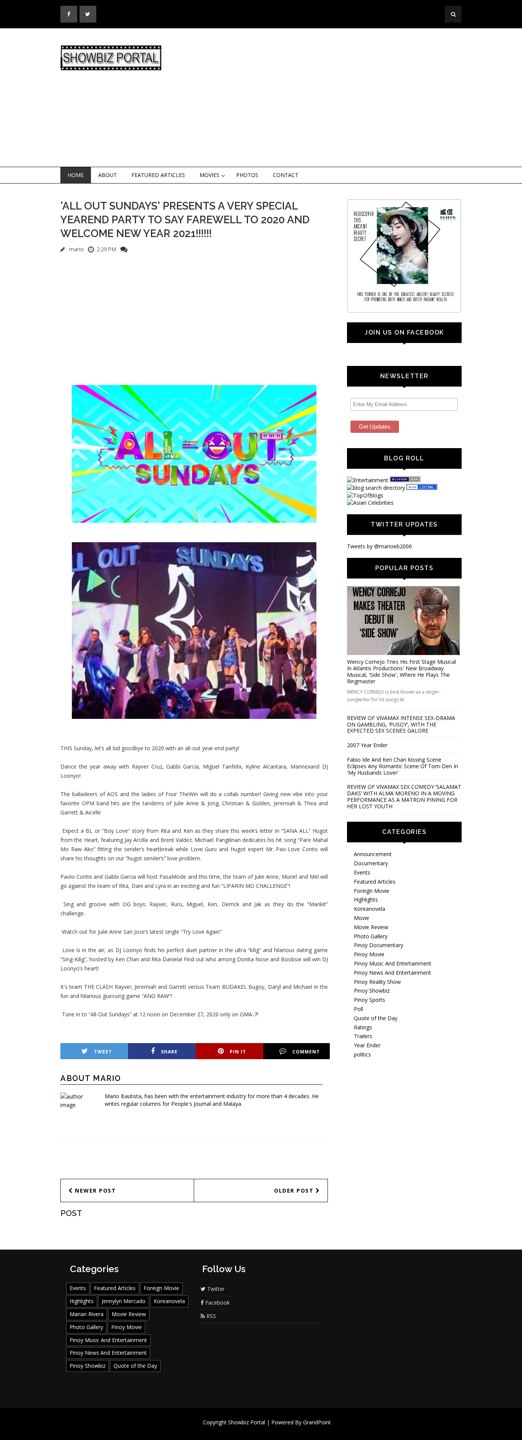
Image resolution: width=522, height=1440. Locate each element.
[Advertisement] (324, 97)
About (107, 175)
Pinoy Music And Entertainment (392, 963)
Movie (361, 918)
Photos (247, 175)
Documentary (371, 863)
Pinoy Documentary (378, 945)
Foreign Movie (371, 890)
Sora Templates (283, 1429)
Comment (306, 1051)
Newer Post (94, 1190)
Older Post (295, 1190)
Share (169, 1051)
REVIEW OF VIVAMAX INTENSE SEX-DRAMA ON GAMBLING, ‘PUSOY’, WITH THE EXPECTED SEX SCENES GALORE (401, 724)
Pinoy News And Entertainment (392, 972)
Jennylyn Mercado (124, 1301)
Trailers (363, 1036)
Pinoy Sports (369, 999)
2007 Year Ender (367, 745)
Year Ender (367, 1045)
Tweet (103, 1051)
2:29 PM (106, 249)
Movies (209, 175)
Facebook (217, 1302)
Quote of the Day (375, 1018)
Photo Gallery (370, 936)
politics (362, 1054)
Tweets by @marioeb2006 (379, 546)
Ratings (363, 1027)
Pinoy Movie (369, 954)
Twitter (215, 1288)
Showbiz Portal (246, 1422)
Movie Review (371, 927)
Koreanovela (369, 908)
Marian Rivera (87, 1314)
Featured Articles (158, 175)
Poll (358, 1009)
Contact (285, 175)
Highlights (366, 899)
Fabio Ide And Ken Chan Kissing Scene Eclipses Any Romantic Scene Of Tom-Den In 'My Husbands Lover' (402, 766)
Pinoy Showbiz (372, 990)
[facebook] (68, 14)
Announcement (373, 854)
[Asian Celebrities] (370, 502)
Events (362, 872)
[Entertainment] (367, 480)
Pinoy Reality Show (377, 981)
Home (76, 175)
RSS (210, 1316)
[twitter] (87, 14)
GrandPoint (317, 1422)
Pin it (238, 1051)
